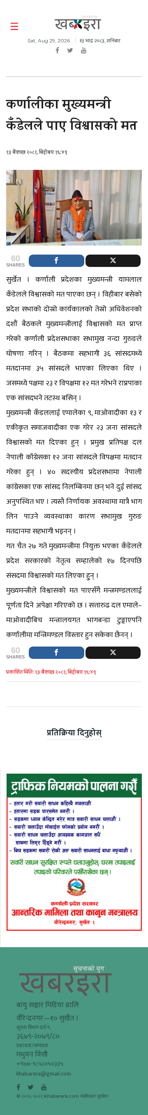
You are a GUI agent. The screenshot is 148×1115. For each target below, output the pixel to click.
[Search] (137, 26)
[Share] (56, 261)
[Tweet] (113, 261)
